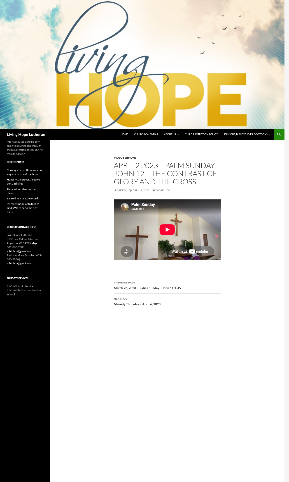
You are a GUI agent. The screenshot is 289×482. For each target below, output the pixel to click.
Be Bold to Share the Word (22, 198)
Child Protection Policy (201, 134)
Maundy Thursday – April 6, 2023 (137, 301)
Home (124, 134)
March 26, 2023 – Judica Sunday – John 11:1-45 (147, 285)
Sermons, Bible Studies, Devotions (246, 134)
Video (121, 190)
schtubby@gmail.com (19, 251)
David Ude (163, 190)
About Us (170, 134)
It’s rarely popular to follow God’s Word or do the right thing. (23, 208)
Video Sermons (125, 157)
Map (34, 243)
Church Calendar (146, 134)
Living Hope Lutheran (26, 134)
